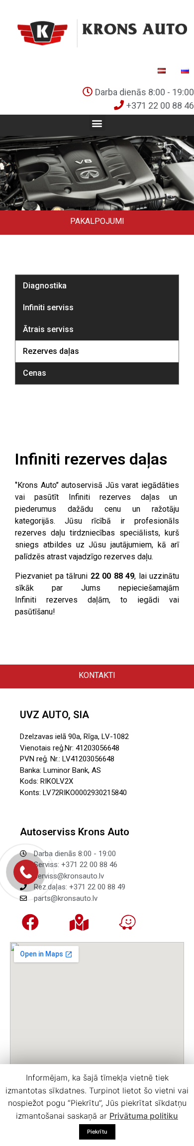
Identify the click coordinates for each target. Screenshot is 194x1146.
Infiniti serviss (48, 307)
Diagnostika (45, 285)
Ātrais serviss (48, 329)
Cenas (34, 373)
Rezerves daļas (51, 351)
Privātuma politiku (143, 1116)
